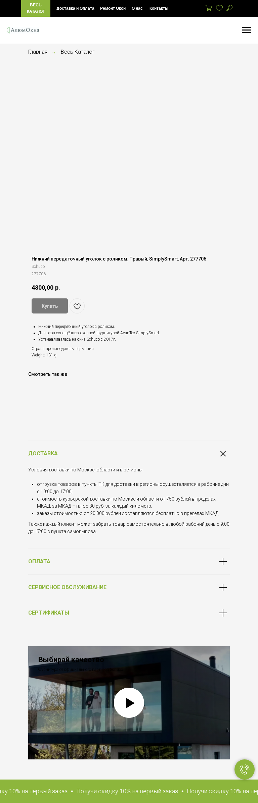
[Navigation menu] (246, 30)
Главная (37, 52)
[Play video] (129, 703)
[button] (120, 791)
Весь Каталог (78, 52)
